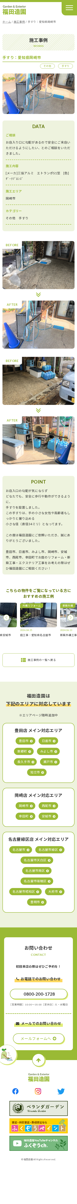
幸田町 (24, 816)
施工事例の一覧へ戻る (42, 660)
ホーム (6, 21)
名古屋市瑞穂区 (35, 881)
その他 (47, 66)
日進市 (47, 741)
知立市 (35, 772)
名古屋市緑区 (48, 849)
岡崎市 (24, 806)
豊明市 (35, 902)
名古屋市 (19, 849)
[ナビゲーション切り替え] (69, 7)
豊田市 (24, 741)
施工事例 (19, 21)
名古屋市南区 (35, 870)
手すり (65, 66)
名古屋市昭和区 (24, 891)
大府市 (53, 891)
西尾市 (47, 806)
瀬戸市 (48, 762)
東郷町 (22, 751)
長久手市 (23, 762)
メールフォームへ (36, 1038)
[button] (6, 618)
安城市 (47, 816)
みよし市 (46, 751)
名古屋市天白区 (35, 860)
